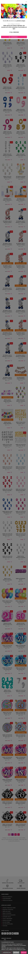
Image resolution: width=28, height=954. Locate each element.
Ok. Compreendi (13, 37)
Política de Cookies (21, 949)
